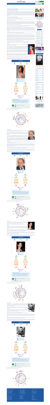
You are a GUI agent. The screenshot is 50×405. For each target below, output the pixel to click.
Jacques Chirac (11, 130)
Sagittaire (17, 151)
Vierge (15, 20)
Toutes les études (10, 399)
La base (32, 390)
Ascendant (18, 47)
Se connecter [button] (42, 1)
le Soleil (12, 133)
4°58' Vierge (16, 259)
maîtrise (32, 19)
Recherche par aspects (34, 391)
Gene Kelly (36, 91)
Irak (35, 90)
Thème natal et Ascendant (10, 390)
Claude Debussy (37, 76)
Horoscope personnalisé (9, 391)
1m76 (21, 354)
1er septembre (21, 79)
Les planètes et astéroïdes (22, 393)
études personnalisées (31, 11)
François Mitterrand (16, 144)
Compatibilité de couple (9, 393)
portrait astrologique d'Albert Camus (18, 367)
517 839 (21, 97)
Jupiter (14, 133)
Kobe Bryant (36, 84)
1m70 (21, 269)
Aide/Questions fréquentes (34, 399)
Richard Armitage (37, 77)
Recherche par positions (34, 392)
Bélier (17, 132)
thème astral (11, 11)
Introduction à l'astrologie (22, 390)
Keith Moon (36, 92)
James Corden (36, 74)
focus (22, 40)
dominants (26, 91)
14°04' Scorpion (16, 342)
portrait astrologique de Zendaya (17, 108)
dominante (26, 48)
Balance (21, 46)
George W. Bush (31, 149)
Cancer (11, 226)
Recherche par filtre (34, 393)
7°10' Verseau (16, 86)
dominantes (17, 91)
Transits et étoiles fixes (9, 392)
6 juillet (22, 252)
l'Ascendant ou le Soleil (10, 14)
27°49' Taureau (25, 259)
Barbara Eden (36, 93)
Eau (26, 235)
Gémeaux (12, 20)
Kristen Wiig (36, 75)
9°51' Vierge (16, 83)
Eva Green (17, 224)
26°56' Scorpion (25, 86)
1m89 (21, 187)
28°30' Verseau (25, 342)
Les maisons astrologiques (22, 392)
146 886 (21, 356)
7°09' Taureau (25, 83)
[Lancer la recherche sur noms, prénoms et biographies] (42, 3)
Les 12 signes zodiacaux (22, 391)
